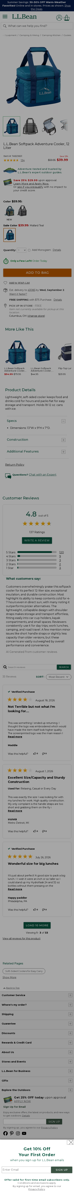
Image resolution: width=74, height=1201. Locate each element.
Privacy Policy (36, 1189)
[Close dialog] (70, 1142)
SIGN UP (62, 1169)
